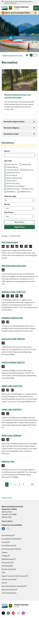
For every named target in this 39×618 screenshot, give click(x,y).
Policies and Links (8, 579)
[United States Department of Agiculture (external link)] (5, 8)
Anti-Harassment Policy (10, 549)
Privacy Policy (7, 562)
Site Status (8, 212)
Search (7, 151)
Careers (4, 552)
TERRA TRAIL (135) (12, 164)
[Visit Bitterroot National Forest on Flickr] (8, 528)
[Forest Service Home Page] (10, 8)
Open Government (8, 589)
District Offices (7, 521)
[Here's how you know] (19, 2)
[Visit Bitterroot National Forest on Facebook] (3, 528)
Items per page (10, 196)
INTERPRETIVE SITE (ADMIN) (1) (16, 186)
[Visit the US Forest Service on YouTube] (13, 613)
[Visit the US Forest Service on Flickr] (18, 613)
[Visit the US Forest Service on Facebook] (8, 613)
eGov (3, 583)
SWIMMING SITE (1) (25, 192)
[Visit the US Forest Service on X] (3, 613)
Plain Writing (6, 566)
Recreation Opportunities (14, 121)
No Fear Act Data (8, 569)
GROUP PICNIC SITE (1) (13, 183)
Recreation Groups (11, 134)
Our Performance (8, 545)
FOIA (3, 572)
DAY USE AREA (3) (12, 175)
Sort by (7, 204)
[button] (27, 54)
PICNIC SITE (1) (28, 189)
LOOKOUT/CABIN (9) (13, 170)
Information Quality (9, 593)
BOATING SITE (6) (28, 170)
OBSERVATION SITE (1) (13, 189)
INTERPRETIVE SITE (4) (13, 173)
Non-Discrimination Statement (13, 586)
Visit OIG (5, 542)
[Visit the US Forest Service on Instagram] (23, 613)
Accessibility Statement (11, 539)
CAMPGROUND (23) (12, 167)
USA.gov (5, 556)
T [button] (31, 55)
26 (32, 484)
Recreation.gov (7, 535)
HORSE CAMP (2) (12, 181)
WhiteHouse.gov (8, 559)
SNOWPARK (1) (11, 192)
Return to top (7, 498)
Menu (36, 8)
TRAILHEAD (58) (26, 164)
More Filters (19, 222)
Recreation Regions (11, 128)
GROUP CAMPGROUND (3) (14, 178)
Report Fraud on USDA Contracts (14, 576)
